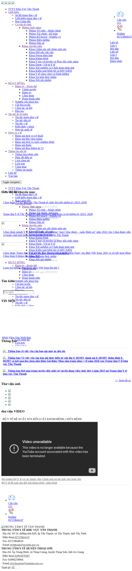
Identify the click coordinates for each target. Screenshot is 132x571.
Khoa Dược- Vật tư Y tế (42, 64)
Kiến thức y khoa (24, 126)
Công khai (20, 166)
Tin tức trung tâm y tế (26, 117)
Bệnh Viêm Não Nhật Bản (16, 334)
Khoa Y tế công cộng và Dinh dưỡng (49, 73)
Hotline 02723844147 (124, 35)
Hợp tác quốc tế (23, 129)
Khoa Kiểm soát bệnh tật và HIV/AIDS (50, 70)
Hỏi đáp (114, 48)
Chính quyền (29, 89)
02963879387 (22, 555)
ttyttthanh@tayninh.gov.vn (24, 544)
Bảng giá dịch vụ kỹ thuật (29, 135)
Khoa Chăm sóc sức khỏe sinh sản (47, 49)
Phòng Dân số (36, 43)
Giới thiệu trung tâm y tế (28, 197)
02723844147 (22, 537)
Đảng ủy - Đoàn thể (26, 86)
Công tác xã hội (23, 108)
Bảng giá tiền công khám (28, 138)
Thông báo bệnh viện (26, 154)
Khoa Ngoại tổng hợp (41, 55)
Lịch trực (20, 163)
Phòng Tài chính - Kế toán (43, 33)
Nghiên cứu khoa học (27, 101)
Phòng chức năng (31, 206)
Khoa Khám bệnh (38, 58)
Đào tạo (19, 111)
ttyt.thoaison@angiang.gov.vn (26, 563)
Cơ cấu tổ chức (23, 203)
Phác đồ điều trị (23, 157)
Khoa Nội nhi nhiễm (40, 80)
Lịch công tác (22, 160)
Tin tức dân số (23, 120)
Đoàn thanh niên (31, 98)
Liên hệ (114, 42)
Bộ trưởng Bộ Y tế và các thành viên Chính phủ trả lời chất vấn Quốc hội (41, 479)
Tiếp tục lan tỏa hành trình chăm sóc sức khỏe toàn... (30, 338)
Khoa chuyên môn (32, 46)
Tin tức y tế (21, 123)
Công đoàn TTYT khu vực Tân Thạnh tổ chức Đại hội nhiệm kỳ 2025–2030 (45, 202)
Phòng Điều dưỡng (39, 39)
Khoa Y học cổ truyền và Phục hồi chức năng (53, 61)
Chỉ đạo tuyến (22, 104)
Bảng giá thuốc (23, 145)
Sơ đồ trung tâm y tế (26, 194)
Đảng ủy (26, 92)
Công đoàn (28, 95)
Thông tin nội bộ (17, 151)
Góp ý (113, 45)
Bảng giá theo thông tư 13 (29, 148)
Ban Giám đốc (23, 200)
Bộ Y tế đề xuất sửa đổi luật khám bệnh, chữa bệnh (29, 482)
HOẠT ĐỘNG (16, 83)
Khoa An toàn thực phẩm (42, 77)
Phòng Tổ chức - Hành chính (45, 30)
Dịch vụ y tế (15, 132)
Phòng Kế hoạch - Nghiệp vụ (45, 36)
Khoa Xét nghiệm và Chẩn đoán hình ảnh (51, 67)
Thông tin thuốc (23, 169)
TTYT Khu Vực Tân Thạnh (23, 188)
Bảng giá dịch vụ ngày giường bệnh (34, 142)
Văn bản (13, 176)
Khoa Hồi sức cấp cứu (41, 52)
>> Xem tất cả (123, 380)
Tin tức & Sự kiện (18, 114)
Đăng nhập (116, 61)
